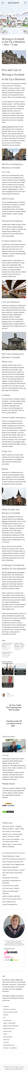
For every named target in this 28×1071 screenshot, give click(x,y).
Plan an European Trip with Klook (12, 862)
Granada (5, 1014)
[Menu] (2, 3)
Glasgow (4, 521)
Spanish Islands (7, 1037)
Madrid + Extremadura (9, 1023)
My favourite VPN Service (10, 878)
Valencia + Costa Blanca (10, 1048)
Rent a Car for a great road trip (11, 899)
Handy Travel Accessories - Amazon (13, 870)
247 (22, 1069)
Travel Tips (6, 1039)
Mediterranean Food (8, 1028)
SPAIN (5, 1034)
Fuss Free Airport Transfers (10, 888)
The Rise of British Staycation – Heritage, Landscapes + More (19, 645)
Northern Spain (7, 1031)
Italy (4, 1017)
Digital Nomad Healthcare (10, 867)
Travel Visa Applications (9, 904)
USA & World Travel (8, 1045)
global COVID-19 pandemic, (16, 572)
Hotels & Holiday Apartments (11, 896)
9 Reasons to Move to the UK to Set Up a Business (7, 645)
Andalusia (6, 1006)
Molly (9, 693)
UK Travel (6, 1042)
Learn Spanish (7, 1020)
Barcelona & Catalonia (9, 1009)
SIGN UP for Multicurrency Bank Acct (13, 859)
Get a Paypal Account (9, 902)
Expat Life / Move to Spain (10, 1012)
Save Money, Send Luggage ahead (13, 864)
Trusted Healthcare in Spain (11, 856)
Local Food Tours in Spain (10, 885)
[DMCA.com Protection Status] (8, 812)
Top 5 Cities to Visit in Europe (11, 831)
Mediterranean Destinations (11, 1026)
